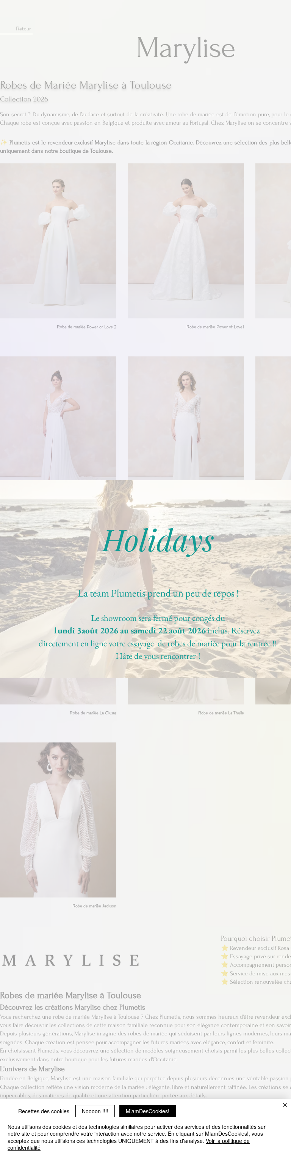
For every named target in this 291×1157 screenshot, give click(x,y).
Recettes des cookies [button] (43, 1111)
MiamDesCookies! (147, 1111)
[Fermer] (284, 1105)
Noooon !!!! (95, 1111)
